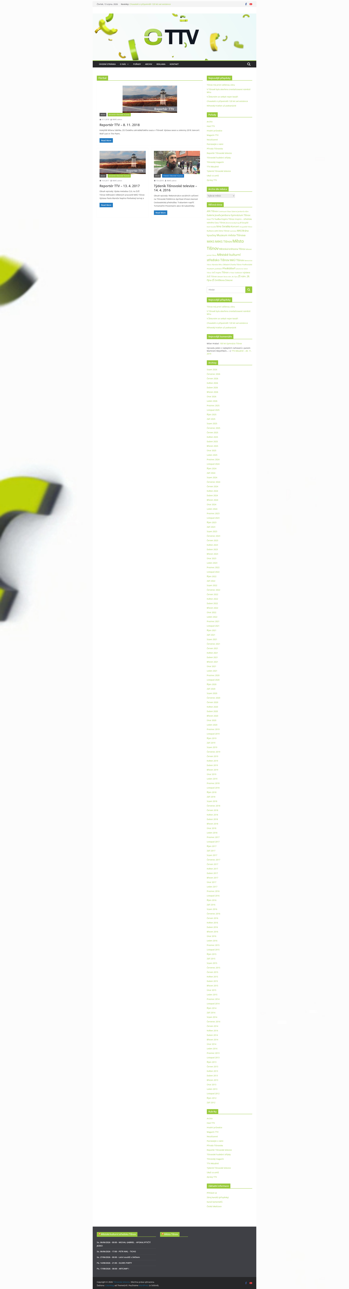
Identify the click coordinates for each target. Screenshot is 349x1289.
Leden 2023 (212, 563)
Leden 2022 (212, 617)
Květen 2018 (212, 814)
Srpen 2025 (212, 423)
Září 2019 (211, 742)
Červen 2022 (212, 594)
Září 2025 (211, 419)
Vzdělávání (238, 273)
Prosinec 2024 (213, 459)
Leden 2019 (212, 778)
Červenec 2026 (213, 374)
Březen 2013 (212, 1080)
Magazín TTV (212, 135)
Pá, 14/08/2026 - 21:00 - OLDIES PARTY (114, 1263)
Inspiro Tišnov (227, 219)
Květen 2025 (212, 437)
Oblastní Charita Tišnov (232, 264)
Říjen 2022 (211, 576)
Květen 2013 (212, 1071)
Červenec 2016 (213, 913)
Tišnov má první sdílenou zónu (221, 85)
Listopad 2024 (213, 464)
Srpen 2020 (212, 693)
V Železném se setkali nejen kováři (145, 4)
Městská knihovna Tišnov (232, 248)
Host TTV (211, 126)
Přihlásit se (212, 1193)
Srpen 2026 (212, 369)
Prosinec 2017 (213, 837)
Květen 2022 (212, 599)
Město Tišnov (171, 1234)
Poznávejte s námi (215, 144)
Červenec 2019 (213, 751)
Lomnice (233, 231)
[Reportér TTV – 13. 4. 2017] (123, 162)
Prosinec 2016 (213, 891)
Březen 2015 (212, 985)
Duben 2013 (212, 1075)
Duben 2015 (212, 981)
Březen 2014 (212, 1039)
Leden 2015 (212, 994)
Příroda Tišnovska (215, 148)
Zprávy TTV (212, 180)
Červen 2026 (212, 378)
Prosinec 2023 (213, 513)
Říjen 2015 (211, 954)
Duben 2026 (212, 387)
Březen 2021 (212, 662)
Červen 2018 (212, 810)
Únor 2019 (211, 774)
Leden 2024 (212, 509)
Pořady (137, 64)
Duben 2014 (212, 1035)
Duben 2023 (212, 549)
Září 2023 (211, 527)
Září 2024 (211, 473)
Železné (228, 280)
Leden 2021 (212, 671)
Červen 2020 (212, 702)
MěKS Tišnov (223, 241)
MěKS (210, 241)
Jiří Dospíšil (244, 222)
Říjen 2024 (211, 468)
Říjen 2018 (211, 792)
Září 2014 (211, 1012)
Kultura (210, 230)
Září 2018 (211, 796)
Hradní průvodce (214, 130)
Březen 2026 (212, 392)
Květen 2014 (212, 1030)
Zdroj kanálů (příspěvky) (218, 1197)
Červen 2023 (212, 540)
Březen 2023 (212, 554)
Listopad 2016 (213, 895)
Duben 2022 (212, 603)
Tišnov (225, 272)
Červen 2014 (212, 1026)
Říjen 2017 (211, 846)
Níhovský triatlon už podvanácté (221, 105)
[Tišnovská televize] (174, 15)
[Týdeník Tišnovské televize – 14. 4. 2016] (177, 162)
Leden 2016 (212, 940)
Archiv (148, 64)
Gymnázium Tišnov (240, 215)
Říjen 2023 (211, 522)
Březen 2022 (212, 608)
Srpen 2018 (212, 801)
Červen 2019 (212, 756)
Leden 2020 (212, 724)
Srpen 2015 (212, 963)
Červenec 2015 (213, 967)
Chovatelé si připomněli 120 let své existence (227, 101)
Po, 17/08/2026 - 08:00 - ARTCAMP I (113, 1268)
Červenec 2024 (213, 482)
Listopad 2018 (213, 787)
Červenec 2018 (213, 805)
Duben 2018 (212, 819)
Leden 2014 (212, 1048)
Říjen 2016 (211, 900)
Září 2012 (211, 1102)
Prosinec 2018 (213, 783)
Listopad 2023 (213, 518)
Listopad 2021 (213, 626)
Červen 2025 (212, 432)
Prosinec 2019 (213, 729)
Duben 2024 (212, 495)
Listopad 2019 (213, 733)
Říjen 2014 (211, 1008)
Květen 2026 (212, 383)
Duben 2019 (212, 765)
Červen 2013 (212, 1066)
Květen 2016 (212, 922)
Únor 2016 (211, 936)
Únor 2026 (211, 396)
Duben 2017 (212, 873)
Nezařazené (212, 139)
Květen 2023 (212, 545)
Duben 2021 (212, 657)
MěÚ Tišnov (237, 260)
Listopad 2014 (213, 1003)
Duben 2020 (212, 711)
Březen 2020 (212, 715)
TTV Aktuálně (213, 166)
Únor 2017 (211, 882)
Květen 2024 (212, 491)
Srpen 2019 (212, 747)
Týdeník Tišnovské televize (173, 176)
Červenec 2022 (213, 590)
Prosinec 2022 (213, 567)
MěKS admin (117, 119)
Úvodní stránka (107, 64)
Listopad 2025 (213, 410)
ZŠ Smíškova (218, 280)
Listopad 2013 (213, 1057)
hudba (218, 219)
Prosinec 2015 (213, 945)
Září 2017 (211, 850)
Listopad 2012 (213, 1093)
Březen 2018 (212, 823)
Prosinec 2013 (213, 1053)
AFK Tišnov (212, 211)
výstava (246, 272)
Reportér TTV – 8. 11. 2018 (120, 125)
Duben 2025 (212, 441)
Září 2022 (211, 581)
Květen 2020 (212, 706)
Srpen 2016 (212, 909)
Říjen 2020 (211, 684)
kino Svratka (223, 226)
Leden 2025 (212, 455)
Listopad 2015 (213, 949)
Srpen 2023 (212, 531)
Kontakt (174, 64)
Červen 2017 (212, 864)
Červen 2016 (212, 918)
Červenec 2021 (213, 644)
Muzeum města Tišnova (231, 235)
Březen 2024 (212, 500)
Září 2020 (211, 688)
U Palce (231, 273)
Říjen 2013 (211, 1062)
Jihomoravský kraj (232, 223)
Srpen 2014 (212, 1017)
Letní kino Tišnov (221, 230)
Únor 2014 (211, 1044)
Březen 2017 (212, 877)
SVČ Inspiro (216, 272)
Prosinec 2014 (213, 999)
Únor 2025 (211, 450)
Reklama (161, 64)
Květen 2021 (212, 653)
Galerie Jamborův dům (240, 211)
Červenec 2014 (213, 1021)
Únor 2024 (211, 504)
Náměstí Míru (217, 264)
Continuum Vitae (224, 211)
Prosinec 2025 (213, 405)
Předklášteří (228, 268)
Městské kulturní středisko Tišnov (118, 1234)
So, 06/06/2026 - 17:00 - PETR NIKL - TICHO (116, 1251)
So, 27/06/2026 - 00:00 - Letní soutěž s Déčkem (118, 1257)
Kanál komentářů (214, 1202)
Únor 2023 (211, 558)
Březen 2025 (212, 446)
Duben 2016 (212, 927)
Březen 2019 (212, 769)
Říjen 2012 (211, 1098)
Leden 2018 (212, 832)
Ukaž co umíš (213, 175)
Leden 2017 (212, 886)
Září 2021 (211, 635)
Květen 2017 (212, 868)
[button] (127, 64)
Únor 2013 (211, 1084)
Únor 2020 (211, 720)
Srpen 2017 (212, 855)
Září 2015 (211, 958)
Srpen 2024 (212, 477)
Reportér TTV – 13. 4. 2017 (120, 186)
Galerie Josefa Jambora (218, 215)
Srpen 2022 (212, 585)
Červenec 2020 (213, 697)
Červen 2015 (212, 972)
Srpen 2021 (212, 639)
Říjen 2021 (211, 630)
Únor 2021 (211, 666)
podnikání (218, 269)
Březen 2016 (212, 931)
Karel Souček (211, 227)
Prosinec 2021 (213, 621)
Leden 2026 (212, 401)
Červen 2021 (212, 648)
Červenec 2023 (213, 536)
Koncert (235, 226)
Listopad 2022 (213, 572)
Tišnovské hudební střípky (219, 157)
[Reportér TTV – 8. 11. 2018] (150, 99)
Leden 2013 (212, 1089)
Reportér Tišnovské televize (119, 115)
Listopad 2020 (213, 679)
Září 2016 (211, 904)
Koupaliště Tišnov (246, 227)
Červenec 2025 (213, 428)
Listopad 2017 (213, 841)
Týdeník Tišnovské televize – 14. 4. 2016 (175, 188)
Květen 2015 (212, 976)
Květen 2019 (212, 760)
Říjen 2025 (211, 414)
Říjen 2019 (211, 738)
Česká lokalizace (214, 1206)
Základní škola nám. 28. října (227, 277)
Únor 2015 (211, 990)
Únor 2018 (211, 828)
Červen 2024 (212, 486)
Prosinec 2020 (213, 675)
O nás (123, 64)
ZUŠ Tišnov (212, 276)
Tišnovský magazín (215, 162)
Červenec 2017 (213, 859)
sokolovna (239, 269)
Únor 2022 (211, 612)
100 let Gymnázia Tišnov (231, 343)
